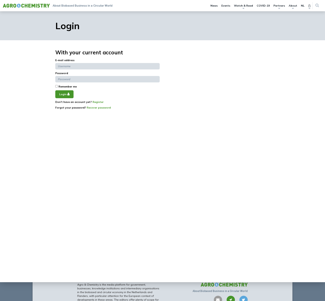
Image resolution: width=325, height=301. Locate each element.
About (293, 5)
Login (63, 94)
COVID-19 (263, 5)
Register (98, 102)
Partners (279, 5)
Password (61, 73)
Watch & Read (243, 5)
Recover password (99, 107)
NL (302, 5)
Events (225, 5)
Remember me (67, 86)
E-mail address (64, 60)
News (214, 5)
